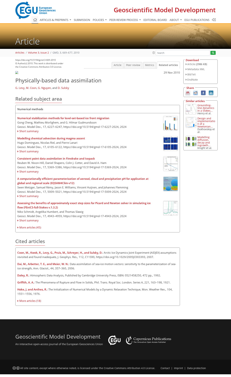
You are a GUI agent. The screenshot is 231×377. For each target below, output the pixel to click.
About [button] (175, 20)
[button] (153, 52)
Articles (19, 52)
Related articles (168, 65)
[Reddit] (195, 92)
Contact (165, 368)
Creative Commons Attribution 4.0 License (129, 368)
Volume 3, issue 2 (38, 52)
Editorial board (155, 20)
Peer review (133, 65)
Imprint (178, 368)
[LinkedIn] (211, 92)
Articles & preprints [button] (54, 20)
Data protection (196, 368)
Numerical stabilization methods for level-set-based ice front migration (63, 118)
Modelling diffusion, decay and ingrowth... (203, 141)
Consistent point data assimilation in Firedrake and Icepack (56, 158)
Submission (82, 20)
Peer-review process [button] (124, 20)
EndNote (192, 79)
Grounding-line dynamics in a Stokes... (205, 107)
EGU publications (196, 20)
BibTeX (191, 74)
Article (117, 65)
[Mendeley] (187, 92)
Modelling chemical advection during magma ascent (51, 138)
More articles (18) (30, 301)
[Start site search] (213, 53)
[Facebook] (203, 92)
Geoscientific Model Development (165, 10)
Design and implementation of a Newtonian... (206, 122)
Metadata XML (196, 69)
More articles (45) (30, 227)
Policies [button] (99, 20)
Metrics (149, 65)
